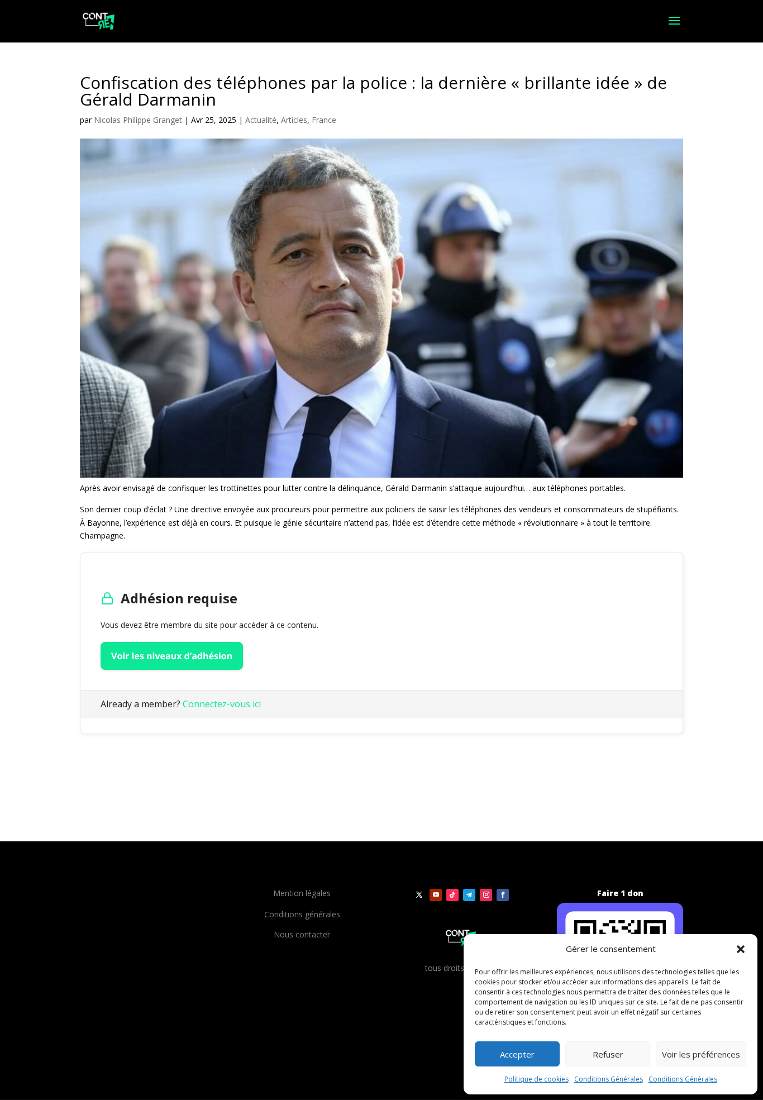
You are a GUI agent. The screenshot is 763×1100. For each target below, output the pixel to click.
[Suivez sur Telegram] (469, 895)
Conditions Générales (608, 1079)
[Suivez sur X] (419, 895)
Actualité (260, 120)
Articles (294, 120)
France (324, 120)
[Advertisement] (210, 761)
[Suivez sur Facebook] (503, 895)
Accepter (517, 1054)
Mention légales (302, 893)
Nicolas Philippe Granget (138, 120)
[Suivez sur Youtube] (436, 895)
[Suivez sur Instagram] (486, 895)
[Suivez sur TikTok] (452, 895)
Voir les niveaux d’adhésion (171, 656)
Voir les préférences (701, 1054)
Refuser (608, 1054)
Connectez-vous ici (222, 704)
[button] (740, 949)
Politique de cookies (536, 1079)
